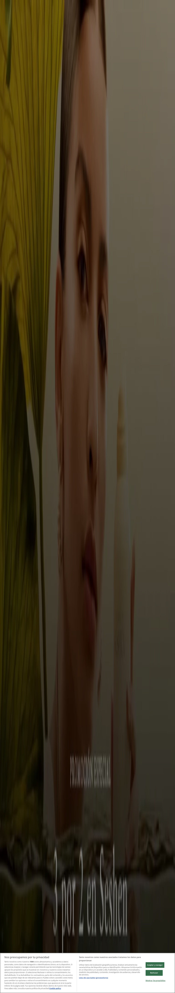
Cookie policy (55, 988)
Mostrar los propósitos (155, 980)
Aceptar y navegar (155, 965)
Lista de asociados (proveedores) (93, 978)
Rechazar (154, 973)
